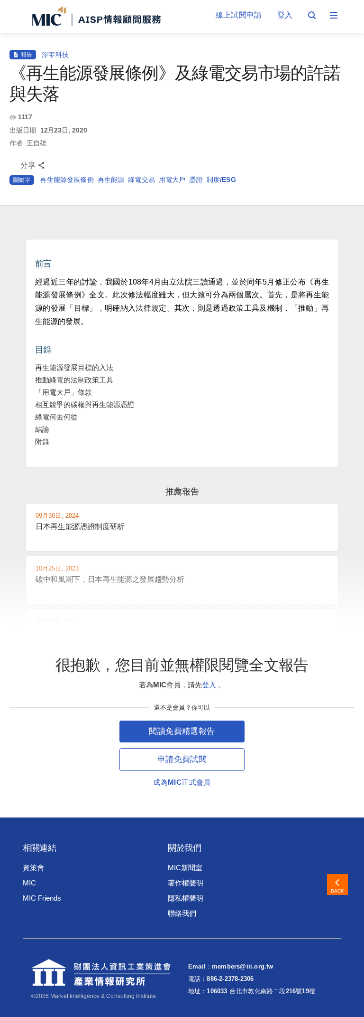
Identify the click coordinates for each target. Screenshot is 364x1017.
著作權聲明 (185, 883)
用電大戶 (172, 179)
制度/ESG (221, 179)
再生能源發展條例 (66, 179)
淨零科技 (55, 54)
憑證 (195, 179)
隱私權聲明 (185, 898)
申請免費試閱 (182, 759)
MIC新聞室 (185, 868)
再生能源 (111, 179)
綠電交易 (141, 179)
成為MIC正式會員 (181, 782)
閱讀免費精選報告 (182, 731)
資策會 (33, 868)
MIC (29, 883)
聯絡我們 (182, 913)
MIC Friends (42, 898)
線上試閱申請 (239, 15)
